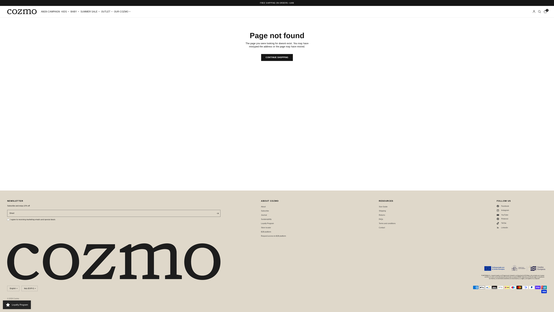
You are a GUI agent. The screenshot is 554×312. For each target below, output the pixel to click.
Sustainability (266, 219)
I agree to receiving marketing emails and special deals (32, 220)
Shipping (382, 211)
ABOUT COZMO (270, 201)
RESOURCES (386, 201)
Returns (382, 215)
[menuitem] (50, 11)
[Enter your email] (217, 213)
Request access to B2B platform (273, 236)
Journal (264, 215)
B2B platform (266, 232)
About (263, 207)
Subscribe (265, 211)
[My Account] (534, 11)
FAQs (381, 219)
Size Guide (383, 207)
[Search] (539, 11)
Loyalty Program (267, 223)
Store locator (266, 228)
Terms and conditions (387, 223)
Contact (382, 228)
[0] (544, 11)
